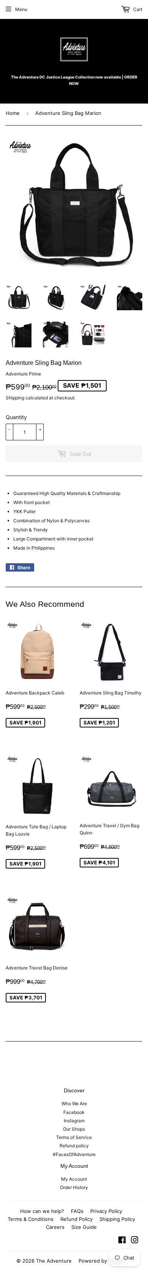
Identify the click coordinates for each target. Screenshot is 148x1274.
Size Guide (84, 1227)
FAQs (77, 1211)
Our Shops (74, 1129)
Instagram (74, 1120)
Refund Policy (76, 1219)
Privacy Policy (106, 1211)
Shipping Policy (117, 1219)
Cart (137, 9)
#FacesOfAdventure (74, 1154)
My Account (74, 1179)
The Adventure (54, 1261)
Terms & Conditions (31, 1219)
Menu (21, 9)
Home (13, 113)
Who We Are (74, 1103)
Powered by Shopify (102, 1261)
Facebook (74, 1112)
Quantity (16, 417)
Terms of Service (74, 1137)
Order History (74, 1187)
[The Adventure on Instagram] (135, 1241)
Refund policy (74, 1145)
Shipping (15, 398)
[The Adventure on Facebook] (122, 1241)
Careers (55, 1227)
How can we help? (42, 1211)
